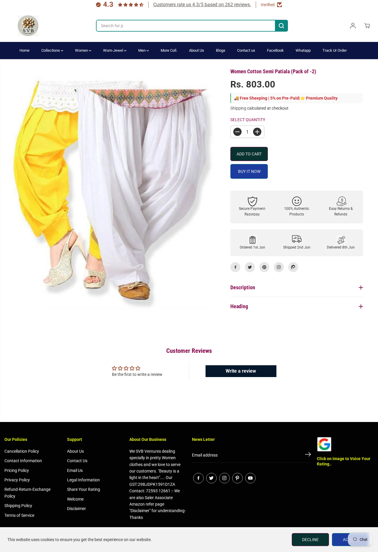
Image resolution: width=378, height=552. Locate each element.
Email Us (75, 470)
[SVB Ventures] (28, 25)
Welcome (75, 499)
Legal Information (83, 480)
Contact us (246, 50)
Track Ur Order (334, 50)
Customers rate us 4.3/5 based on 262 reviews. (202, 4)
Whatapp (303, 50)
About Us (196, 50)
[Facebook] (235, 267)
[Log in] (352, 25)
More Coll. (169, 50)
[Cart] (367, 25)
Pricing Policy (16, 470)
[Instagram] (279, 267)
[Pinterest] (264, 267)
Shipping (238, 108)
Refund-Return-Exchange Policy (27, 492)
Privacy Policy (17, 480)
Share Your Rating (83, 489)
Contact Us (77, 460)
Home (24, 50)
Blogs (220, 50)
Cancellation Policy (21, 451)
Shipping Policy (18, 505)
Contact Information (23, 460)
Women (82, 50)
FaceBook (275, 50)
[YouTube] (250, 478)
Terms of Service (19, 515)
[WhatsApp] (293, 267)
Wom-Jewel (113, 50)
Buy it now (249, 171)
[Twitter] (250, 267)
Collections (51, 50)
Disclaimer (76, 508)
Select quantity (247, 119)
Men (142, 50)
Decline (310, 539)
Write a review (241, 371)
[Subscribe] (308, 455)
